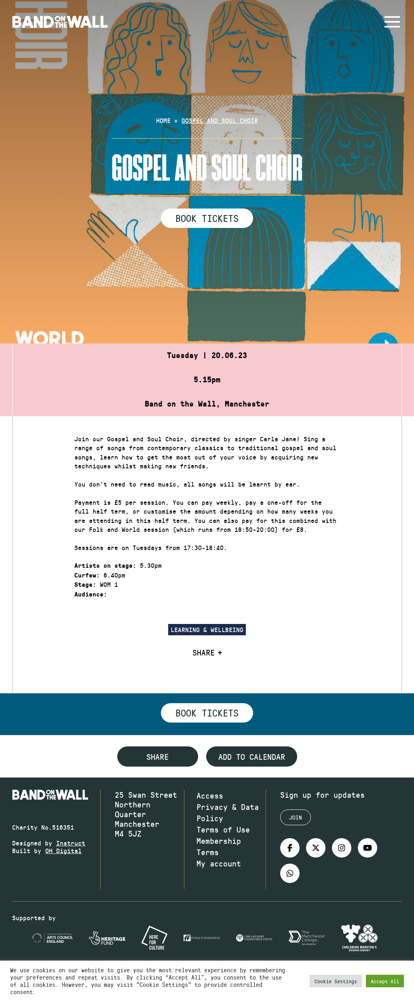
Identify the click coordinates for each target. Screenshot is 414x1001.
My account (218, 863)
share (157, 756)
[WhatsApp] (290, 873)
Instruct (70, 843)
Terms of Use (223, 829)
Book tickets (207, 712)
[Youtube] (367, 848)
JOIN (295, 817)
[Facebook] (290, 848)
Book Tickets (207, 217)
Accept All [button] (385, 981)
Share (203, 652)
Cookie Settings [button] (336, 981)
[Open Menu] (392, 22)
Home (163, 120)
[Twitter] (315, 848)
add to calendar (251, 756)
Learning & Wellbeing (207, 629)
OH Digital (63, 850)
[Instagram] (341, 848)
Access (209, 795)
